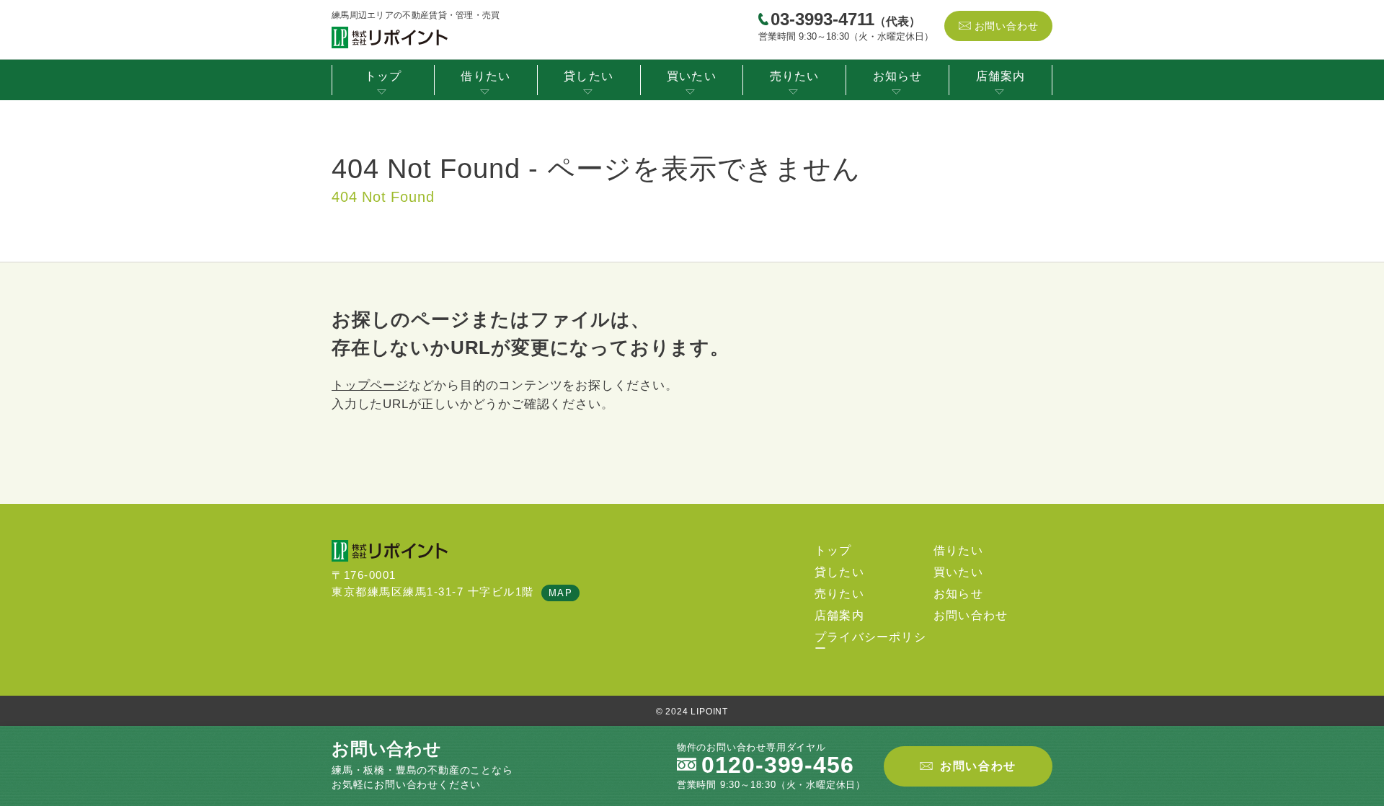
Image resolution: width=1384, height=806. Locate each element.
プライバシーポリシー (870, 643)
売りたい (795, 76)
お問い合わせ (1007, 26)
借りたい (485, 76)
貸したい (588, 76)
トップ (383, 76)
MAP (561, 593)
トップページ (370, 385)
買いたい (692, 76)
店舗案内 (1001, 76)
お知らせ (898, 76)
